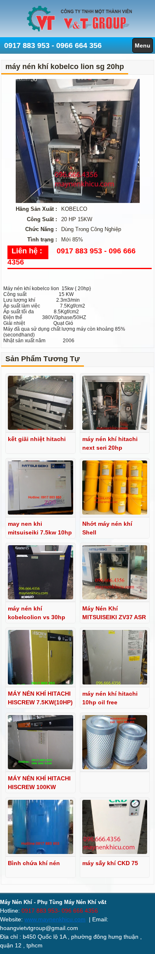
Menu (142, 45)
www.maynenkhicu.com (55, 919)
